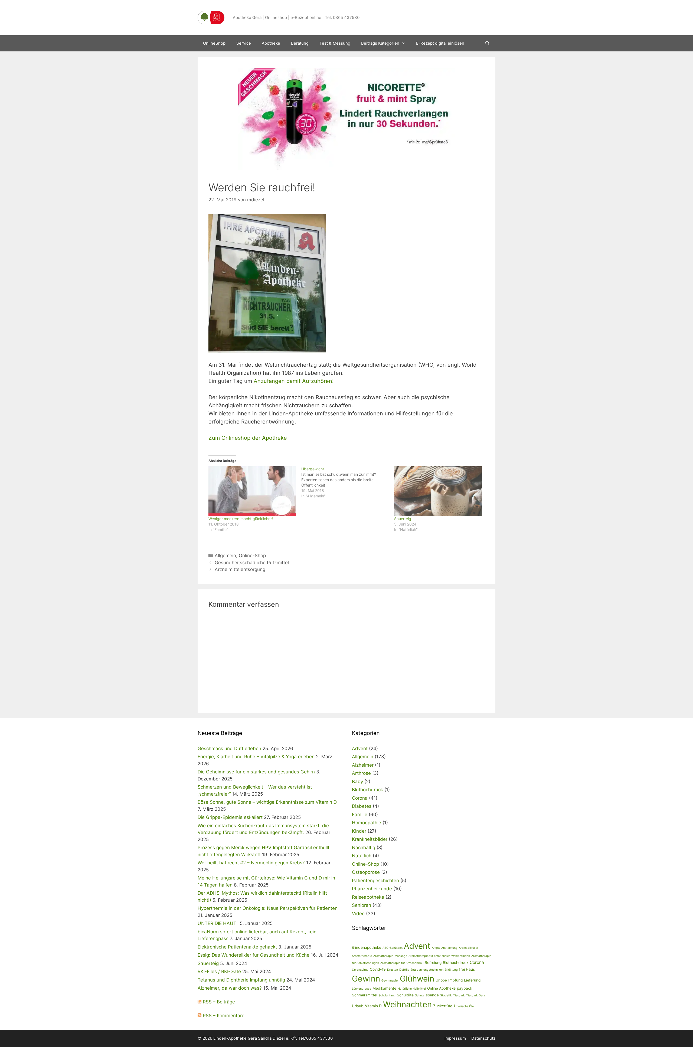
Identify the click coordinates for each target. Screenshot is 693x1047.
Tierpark (459, 995)
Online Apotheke (441, 988)
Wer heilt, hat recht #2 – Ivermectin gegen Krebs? (251, 862)
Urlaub (358, 1006)
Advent (360, 748)
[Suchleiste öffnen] (487, 43)
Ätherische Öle (464, 1006)
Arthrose (361, 773)
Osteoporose (366, 872)
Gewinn (366, 978)
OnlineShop (214, 43)
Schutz (419, 995)
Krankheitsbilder (369, 839)
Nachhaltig (363, 847)
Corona (360, 798)
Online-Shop (252, 555)
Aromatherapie (362, 956)
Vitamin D (373, 1006)
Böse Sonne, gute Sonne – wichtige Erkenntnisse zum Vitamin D (267, 802)
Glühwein (417, 978)
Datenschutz (483, 1038)
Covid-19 (378, 969)
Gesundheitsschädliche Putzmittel (252, 562)
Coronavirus (360, 969)
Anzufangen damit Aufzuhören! (294, 381)
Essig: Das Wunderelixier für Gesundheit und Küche (253, 955)
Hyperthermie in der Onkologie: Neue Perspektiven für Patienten (268, 908)
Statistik (446, 995)
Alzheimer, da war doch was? (230, 988)
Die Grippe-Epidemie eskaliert (230, 817)
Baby (357, 781)
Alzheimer (363, 765)
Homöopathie (366, 822)
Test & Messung (334, 43)
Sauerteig (402, 518)
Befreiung (433, 962)
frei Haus (467, 969)
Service (243, 43)
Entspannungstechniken (427, 969)
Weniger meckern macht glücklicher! (240, 518)
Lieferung (472, 980)
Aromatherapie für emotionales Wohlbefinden (439, 956)
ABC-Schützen (393, 948)
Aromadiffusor (468, 948)
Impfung (455, 980)
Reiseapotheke (368, 897)
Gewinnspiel (389, 980)
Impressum (455, 1038)
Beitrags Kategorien (380, 43)
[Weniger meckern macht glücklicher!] (252, 491)
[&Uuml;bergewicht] (347, 482)
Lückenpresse (361, 988)
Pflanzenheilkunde (372, 888)
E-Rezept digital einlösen (440, 43)
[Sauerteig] (438, 491)
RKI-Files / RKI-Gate (219, 971)
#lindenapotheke (366, 947)
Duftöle (404, 969)
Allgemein (225, 555)
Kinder (359, 831)
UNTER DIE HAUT (217, 923)
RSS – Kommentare (222, 1015)
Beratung (300, 43)
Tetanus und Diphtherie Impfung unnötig (241, 980)
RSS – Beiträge (218, 1002)
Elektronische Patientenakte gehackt (237, 947)
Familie (359, 814)
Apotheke (271, 43)
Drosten (392, 969)
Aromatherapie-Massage (390, 956)
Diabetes (361, 806)
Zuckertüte (442, 1006)
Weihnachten (407, 1004)
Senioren (361, 905)
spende (432, 995)
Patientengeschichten (375, 880)
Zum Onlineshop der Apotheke (247, 438)
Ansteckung (449, 948)
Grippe (441, 980)
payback (464, 988)
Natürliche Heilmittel (412, 988)
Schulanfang (386, 995)
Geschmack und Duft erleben (229, 748)
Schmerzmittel (364, 995)
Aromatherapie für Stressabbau (401, 963)
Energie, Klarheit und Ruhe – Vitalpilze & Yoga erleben (256, 756)
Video (358, 913)
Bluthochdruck (367, 789)
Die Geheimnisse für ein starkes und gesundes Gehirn (256, 771)
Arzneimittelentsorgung (240, 569)
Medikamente (384, 988)
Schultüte (405, 995)
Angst (436, 948)
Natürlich (361, 855)
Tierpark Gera (475, 995)
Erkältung (451, 969)
